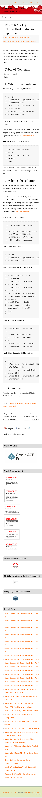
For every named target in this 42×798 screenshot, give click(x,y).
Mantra (27, 792)
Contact (25, 3)
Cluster (10, 403)
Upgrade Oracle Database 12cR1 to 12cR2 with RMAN (9, 416)
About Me (17, 3)
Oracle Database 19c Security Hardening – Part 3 (22, 678)
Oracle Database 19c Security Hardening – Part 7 (22, 663)
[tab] (8, 428)
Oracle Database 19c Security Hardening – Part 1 (22, 685)
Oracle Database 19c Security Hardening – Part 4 (22, 674)
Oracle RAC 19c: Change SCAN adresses (19, 703)
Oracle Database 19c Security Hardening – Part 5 (22, 670)
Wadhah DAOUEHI (13, 8)
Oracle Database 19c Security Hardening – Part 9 (22, 655)
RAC (14, 406)
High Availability (8, 41)
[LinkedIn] (33, 8)
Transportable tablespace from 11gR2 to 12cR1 (31, 416)
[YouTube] (36, 8)
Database (33, 403)
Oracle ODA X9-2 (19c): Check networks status (21, 711)
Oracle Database (30, 41)
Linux (32, 3)
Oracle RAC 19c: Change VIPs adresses (19, 707)
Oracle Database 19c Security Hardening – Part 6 (22, 667)
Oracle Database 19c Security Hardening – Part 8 (22, 659)
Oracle (39, 3)
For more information (27, 136)
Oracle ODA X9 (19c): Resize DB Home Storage (22, 728)
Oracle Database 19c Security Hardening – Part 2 (22, 682)
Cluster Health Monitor (21, 403)
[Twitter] (39, 8)
